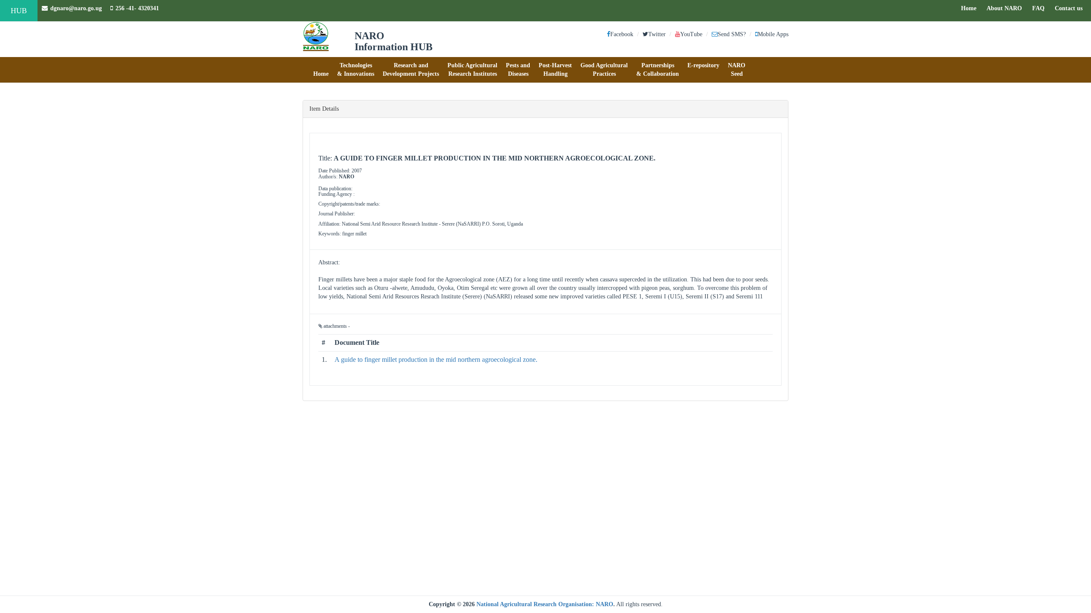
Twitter (657, 34)
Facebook (621, 34)
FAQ (1040, 8)
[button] (321, 70)
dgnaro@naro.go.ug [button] (76, 8)
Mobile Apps (773, 34)
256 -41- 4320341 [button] (137, 8)
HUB (19, 10)
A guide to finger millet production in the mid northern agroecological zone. (436, 359)
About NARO (1004, 8)
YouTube (691, 34)
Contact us (1071, 8)
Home (971, 8)
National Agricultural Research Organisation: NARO (544, 604)
